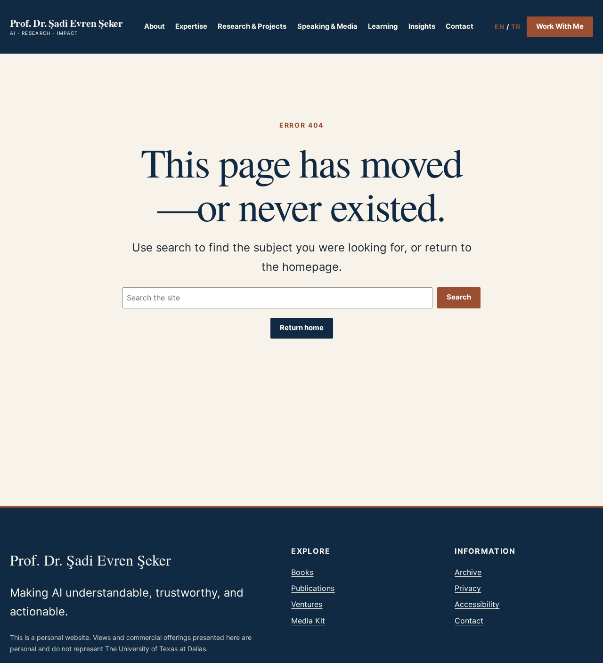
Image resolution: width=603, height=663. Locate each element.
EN (500, 27)
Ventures (306, 604)
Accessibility (477, 604)
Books (302, 572)
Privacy (468, 588)
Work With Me (560, 26)
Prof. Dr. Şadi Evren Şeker (66, 23)
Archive (468, 572)
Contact (469, 620)
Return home (302, 327)
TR (516, 27)
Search (459, 297)
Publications (312, 588)
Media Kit (308, 620)
